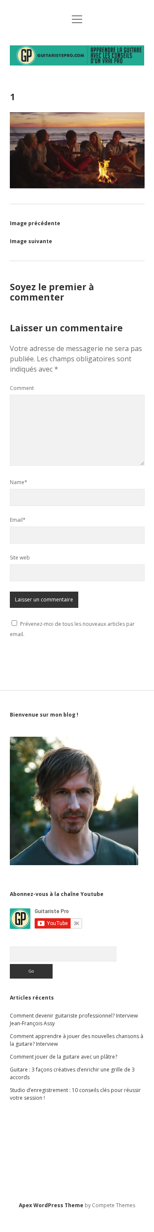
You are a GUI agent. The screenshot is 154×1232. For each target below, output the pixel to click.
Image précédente (35, 223)
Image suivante (31, 241)
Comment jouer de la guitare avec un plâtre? (63, 1056)
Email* (18, 520)
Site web (20, 557)
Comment (22, 388)
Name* (18, 482)
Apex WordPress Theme (51, 1205)
